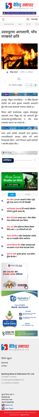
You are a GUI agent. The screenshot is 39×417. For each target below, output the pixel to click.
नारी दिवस (4, 366)
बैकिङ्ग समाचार (14, 72)
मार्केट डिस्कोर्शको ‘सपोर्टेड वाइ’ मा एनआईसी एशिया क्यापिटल (21, 237)
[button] (28, 19)
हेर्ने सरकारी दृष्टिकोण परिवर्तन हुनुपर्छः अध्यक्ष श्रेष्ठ (21, 210)
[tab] (11, 195)
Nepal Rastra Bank (9, 24)
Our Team (9, 409)
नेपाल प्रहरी (28, 24)
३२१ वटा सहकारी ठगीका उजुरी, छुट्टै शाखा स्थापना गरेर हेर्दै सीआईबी (21, 201)
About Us (9, 405)
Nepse (20, 24)
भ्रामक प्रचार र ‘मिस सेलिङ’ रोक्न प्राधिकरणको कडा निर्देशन (21, 219)
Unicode (34, 19)
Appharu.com (24, 415)
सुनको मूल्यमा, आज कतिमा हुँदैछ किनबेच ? (21, 255)
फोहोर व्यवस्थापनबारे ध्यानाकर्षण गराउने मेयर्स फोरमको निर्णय (21, 246)
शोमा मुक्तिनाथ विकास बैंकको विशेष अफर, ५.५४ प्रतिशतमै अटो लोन (20, 228)
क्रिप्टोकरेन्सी (4, 363)
